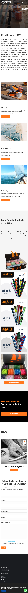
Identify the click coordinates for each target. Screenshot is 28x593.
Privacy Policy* (11, 541)
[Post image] (14, 257)
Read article (13, 470)
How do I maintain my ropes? (14, 467)
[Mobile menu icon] (25, 2)
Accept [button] (4, 590)
